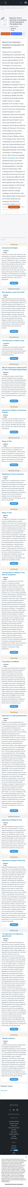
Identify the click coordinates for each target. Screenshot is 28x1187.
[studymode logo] (9, 3)
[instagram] (17, 1111)
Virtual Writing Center (13, 1128)
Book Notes (14, 1132)
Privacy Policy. (5, 1181)
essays (7, 6)
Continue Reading (14, 207)
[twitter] (14, 1111)
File (3, 38)
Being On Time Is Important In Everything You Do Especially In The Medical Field (18, 21)
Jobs (11, 1150)
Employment (4, 1090)
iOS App (14, 1136)
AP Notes (13, 1130)
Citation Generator (14, 1134)
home (2, 6)
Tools (11, 38)
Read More (14, 283)
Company (13, 1146)
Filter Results (23, 38)
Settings (16, 38)
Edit (7, 38)
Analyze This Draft (16, 33)
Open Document (5, 33)
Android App (14, 1138)
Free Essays (14, 1125)
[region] (14, 1171)
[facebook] (10, 1111)
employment (11, 158)
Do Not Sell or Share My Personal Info (14, 1184)
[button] (2, 2)
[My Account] (26, 2)
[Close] (26, 1157)
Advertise (13, 1148)
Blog (14, 1152)
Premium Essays (13, 1123)
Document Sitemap (14, 1121)
